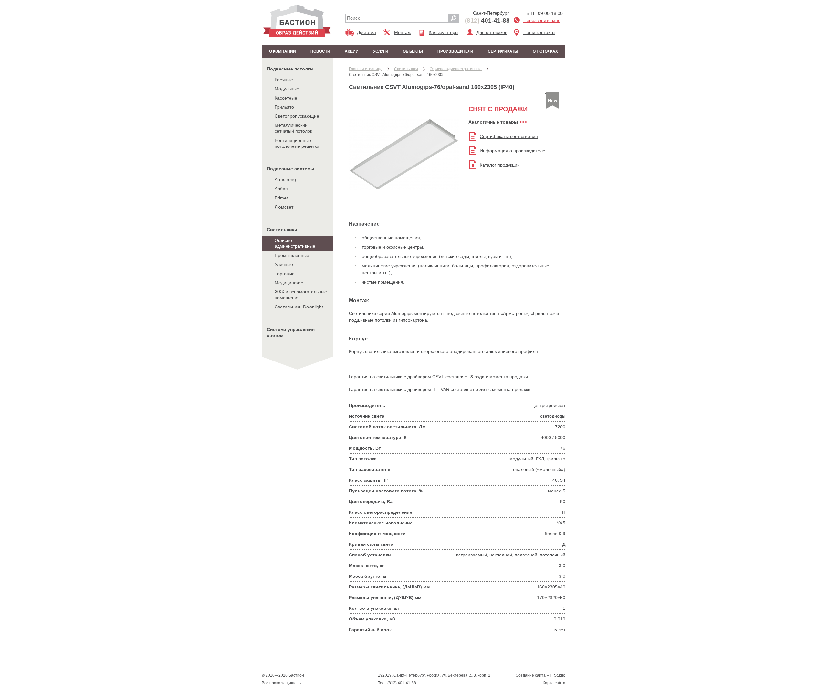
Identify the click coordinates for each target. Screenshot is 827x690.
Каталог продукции (500, 164)
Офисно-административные (295, 243)
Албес (281, 188)
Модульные (287, 88)
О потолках (545, 51)
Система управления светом (291, 332)
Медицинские (289, 282)
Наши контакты (539, 32)
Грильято (284, 107)
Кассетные (286, 98)
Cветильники (282, 229)
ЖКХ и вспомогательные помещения (301, 294)
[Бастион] (297, 21)
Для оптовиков (491, 32)
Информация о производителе (512, 150)
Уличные (284, 264)
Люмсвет (284, 207)
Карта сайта (554, 683)
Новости (320, 51)
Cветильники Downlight (299, 306)
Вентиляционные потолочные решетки (297, 143)
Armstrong (285, 179)
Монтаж (402, 32)
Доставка (366, 32)
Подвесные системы (290, 168)
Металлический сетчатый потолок (293, 128)
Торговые (285, 273)
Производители (455, 51)
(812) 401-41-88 (401, 683)
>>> (523, 121)
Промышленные (292, 255)
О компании (282, 51)
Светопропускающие (297, 116)
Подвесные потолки (290, 68)
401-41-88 (487, 20)
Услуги (380, 51)
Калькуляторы (443, 32)
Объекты (413, 51)
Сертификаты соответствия (509, 136)
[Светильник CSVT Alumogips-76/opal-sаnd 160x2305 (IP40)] (404, 202)
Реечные (284, 79)
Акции (352, 51)
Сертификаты (503, 51)
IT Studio (557, 675)
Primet (281, 197)
